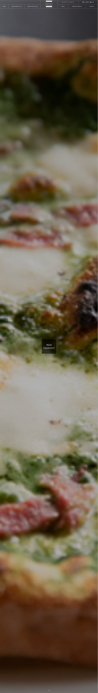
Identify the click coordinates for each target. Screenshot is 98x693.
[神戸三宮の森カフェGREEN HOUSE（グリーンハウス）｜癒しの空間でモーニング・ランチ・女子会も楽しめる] (49, 4)
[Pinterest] (84, 2)
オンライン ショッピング (68, 2)
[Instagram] (88, 2)
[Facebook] (93, 2)
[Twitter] (91, 2)
